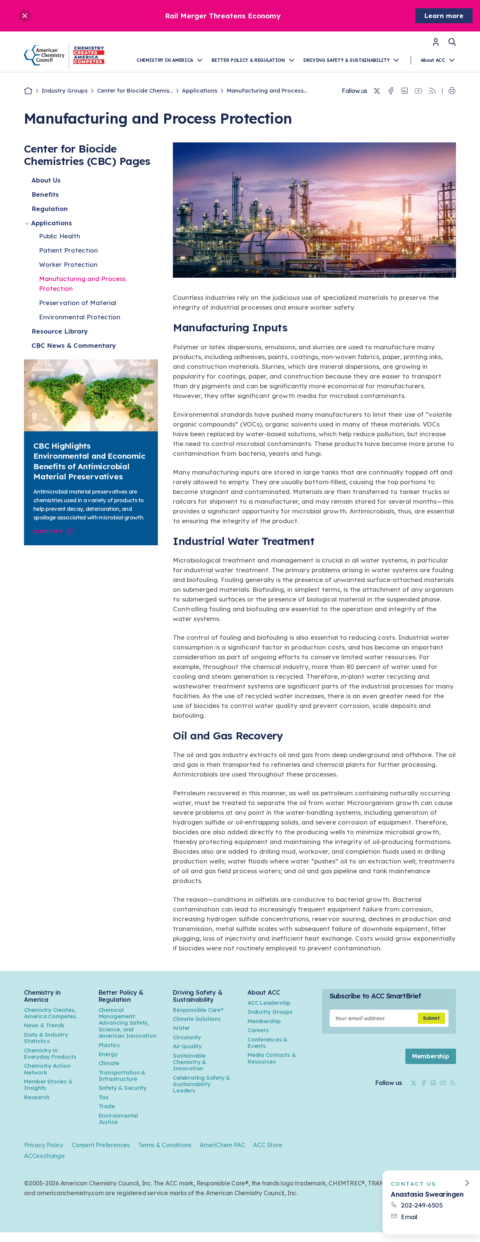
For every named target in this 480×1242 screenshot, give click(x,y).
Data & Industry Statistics (46, 1037)
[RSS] (432, 91)
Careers (258, 1030)
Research (37, 1097)
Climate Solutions (196, 1018)
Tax (104, 1097)
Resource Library (60, 331)
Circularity (187, 1037)
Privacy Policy (43, 1145)
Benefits (45, 194)
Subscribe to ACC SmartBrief (375, 996)
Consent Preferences (101, 1145)
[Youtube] (418, 91)
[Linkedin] (404, 91)
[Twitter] (377, 91)
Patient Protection (68, 250)
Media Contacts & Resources (272, 1058)
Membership (264, 1021)
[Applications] (27, 223)
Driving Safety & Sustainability (346, 60)
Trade (107, 1106)
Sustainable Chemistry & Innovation (189, 1062)
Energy (108, 1054)
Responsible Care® (198, 1009)
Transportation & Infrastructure (122, 1075)
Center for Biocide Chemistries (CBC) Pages (87, 155)
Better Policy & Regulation (248, 60)
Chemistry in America (164, 60)
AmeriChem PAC (222, 1145)
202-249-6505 (421, 1205)
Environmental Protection (79, 317)
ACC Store (267, 1145)
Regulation (50, 208)
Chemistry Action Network (47, 1069)
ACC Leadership (269, 1002)
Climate (109, 1063)
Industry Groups (65, 90)
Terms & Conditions (164, 1145)
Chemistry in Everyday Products (50, 1053)
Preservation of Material (77, 303)
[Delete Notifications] (25, 16)
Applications (200, 90)
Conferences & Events (268, 1042)
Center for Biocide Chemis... (135, 90)
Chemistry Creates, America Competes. (50, 1013)
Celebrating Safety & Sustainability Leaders (201, 1084)
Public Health (59, 236)
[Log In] (436, 44)
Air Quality (187, 1046)
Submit (431, 1018)
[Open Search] (452, 42)
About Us (46, 180)
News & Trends (44, 1025)
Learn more (444, 15)
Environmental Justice (118, 1118)
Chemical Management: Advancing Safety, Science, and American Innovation (127, 1023)
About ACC (433, 60)
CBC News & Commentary (74, 345)
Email (409, 1217)
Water (181, 1027)
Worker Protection (68, 264)
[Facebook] (391, 91)
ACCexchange (44, 1156)
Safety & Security (123, 1087)
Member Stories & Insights (48, 1084)
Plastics (109, 1045)
